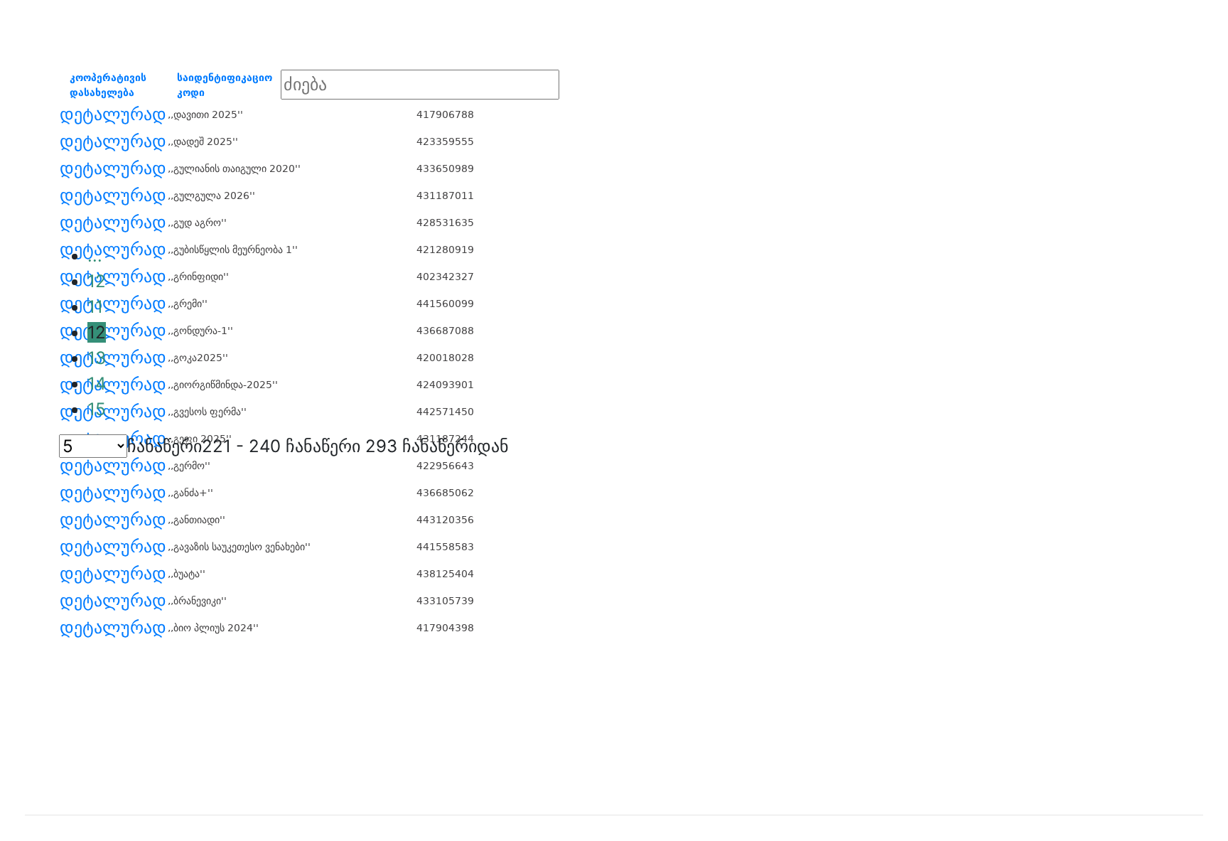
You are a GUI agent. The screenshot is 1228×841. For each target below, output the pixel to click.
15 (96, 409)
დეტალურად (113, 114)
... (94, 255)
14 (96, 383)
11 (95, 306)
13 (96, 358)
